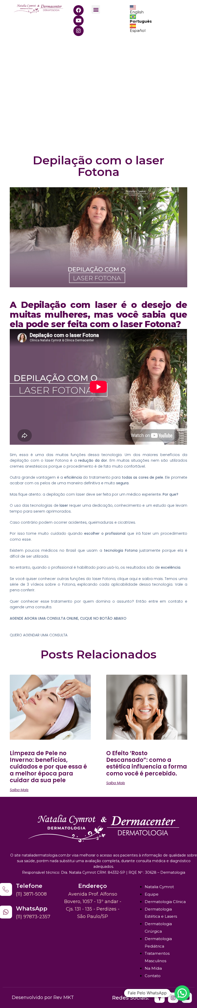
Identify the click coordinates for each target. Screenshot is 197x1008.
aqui (133, 578)
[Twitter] (159, 998)
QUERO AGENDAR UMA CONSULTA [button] (38, 635)
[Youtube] (78, 20)
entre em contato (164, 601)
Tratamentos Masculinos (157, 957)
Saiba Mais (19, 790)
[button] (96, 9)
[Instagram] (78, 31)
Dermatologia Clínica (165, 901)
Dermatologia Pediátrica (158, 942)
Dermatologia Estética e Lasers (161, 913)
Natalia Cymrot (159, 886)
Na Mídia (153, 968)
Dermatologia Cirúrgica (158, 927)
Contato (153, 975)
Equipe (152, 894)
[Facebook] (78, 10)
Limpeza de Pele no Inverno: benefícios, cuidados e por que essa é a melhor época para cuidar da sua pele (48, 766)
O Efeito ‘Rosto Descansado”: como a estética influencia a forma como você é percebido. (146, 763)
